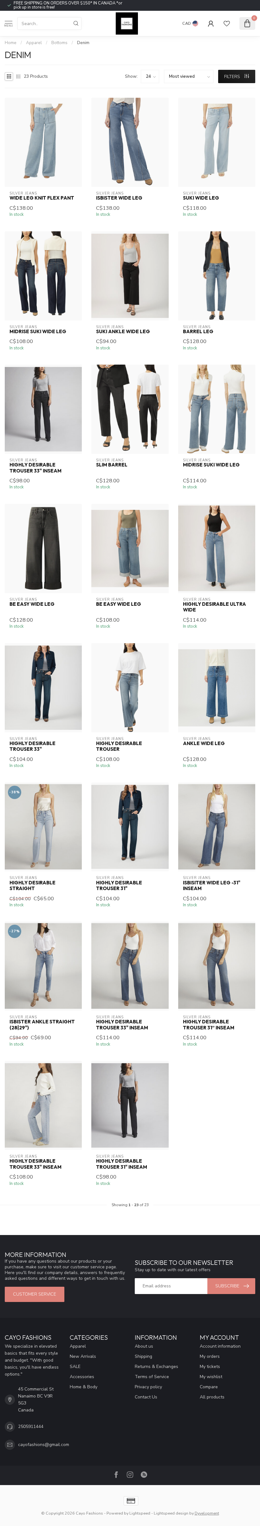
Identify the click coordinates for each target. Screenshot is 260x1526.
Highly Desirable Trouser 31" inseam (121, 1164)
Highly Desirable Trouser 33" (32, 746)
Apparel (34, 43)
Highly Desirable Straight (32, 885)
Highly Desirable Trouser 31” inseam (208, 1024)
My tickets (210, 1367)
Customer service (34, 1294)
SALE (75, 1367)
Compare (209, 1387)
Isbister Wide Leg (119, 198)
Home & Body (83, 1387)
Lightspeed (139, 1513)
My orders (210, 1356)
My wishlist (211, 1377)
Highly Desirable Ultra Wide (214, 607)
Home (10, 43)
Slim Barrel (111, 465)
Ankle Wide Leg (204, 743)
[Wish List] (227, 23)
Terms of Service (152, 1377)
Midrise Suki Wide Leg (38, 331)
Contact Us (146, 1397)
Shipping (143, 1356)
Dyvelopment (207, 1513)
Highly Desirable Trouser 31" (119, 885)
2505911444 (30, 1427)
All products (212, 1397)
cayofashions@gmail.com (43, 1445)
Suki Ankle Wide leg (123, 331)
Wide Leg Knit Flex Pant (42, 198)
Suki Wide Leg (201, 198)
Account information (220, 1346)
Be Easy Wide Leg (32, 604)
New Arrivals (83, 1356)
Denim (83, 43)
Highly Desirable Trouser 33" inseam (36, 467)
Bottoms (59, 43)
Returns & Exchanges (156, 1367)
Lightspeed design (171, 1513)
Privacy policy (148, 1387)
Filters (232, 77)
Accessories (82, 1377)
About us (144, 1346)
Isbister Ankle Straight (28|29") (42, 1024)
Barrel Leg (198, 331)
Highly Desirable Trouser (119, 746)
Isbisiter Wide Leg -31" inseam (211, 885)
